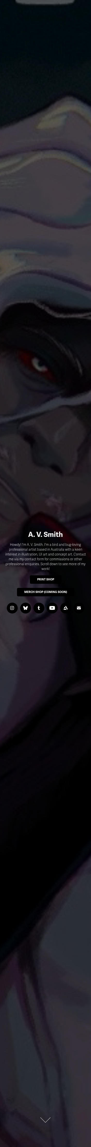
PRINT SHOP (45, 579)
